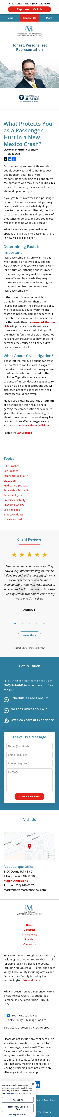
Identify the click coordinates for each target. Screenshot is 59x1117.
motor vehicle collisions (34, 425)
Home (9, 18)
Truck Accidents (13, 514)
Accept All (18, 1099)
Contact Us (29, 18)
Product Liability (14, 505)
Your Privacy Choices (24, 1015)
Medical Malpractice (16, 485)
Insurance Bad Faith (16, 475)
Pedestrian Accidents (17, 490)
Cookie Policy (14, 1020)
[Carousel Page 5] (43, 623)
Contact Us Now (29, 796)
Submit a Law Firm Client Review (29, 647)
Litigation (10, 480)
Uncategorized (13, 519)
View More (29, 635)
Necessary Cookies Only (18, 1107)
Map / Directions (16, 881)
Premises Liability (14, 500)
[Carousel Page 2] (22, 623)
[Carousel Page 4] (36, 623)
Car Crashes (24, 432)
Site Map (29, 939)
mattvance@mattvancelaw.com (25, 890)
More (49, 18)
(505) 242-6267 (24, 885)
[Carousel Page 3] (29, 623)
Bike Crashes (11, 466)
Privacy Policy (29, 934)
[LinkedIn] (37, 1084)
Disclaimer (29, 929)
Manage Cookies (36, 1020)
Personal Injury (13, 495)
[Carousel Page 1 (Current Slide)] (15, 623)
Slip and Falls (12, 509)
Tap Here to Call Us (29, 9)
